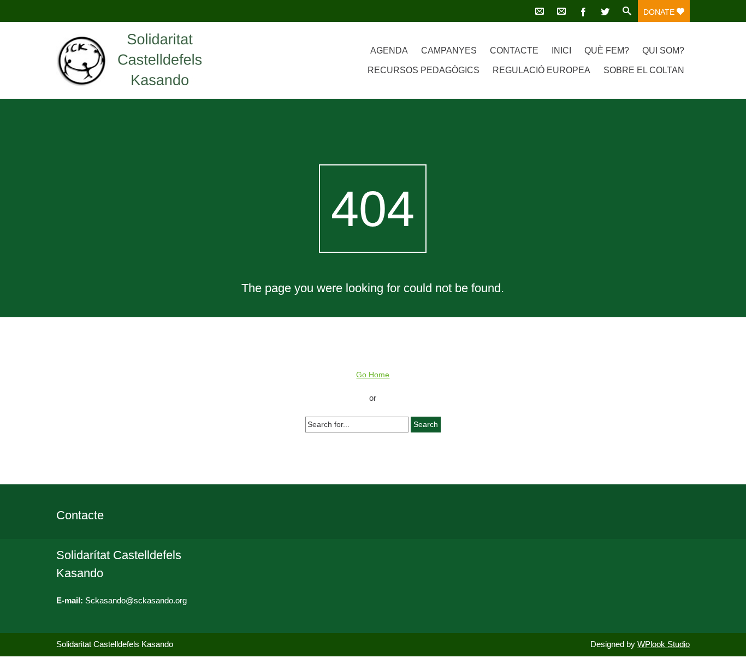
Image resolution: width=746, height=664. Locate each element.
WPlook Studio (663, 644)
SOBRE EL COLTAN (643, 70)
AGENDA (389, 50)
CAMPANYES (449, 50)
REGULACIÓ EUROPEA (541, 70)
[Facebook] (583, 11)
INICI (561, 50)
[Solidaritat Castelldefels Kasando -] (150, 60)
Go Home (372, 374)
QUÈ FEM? (606, 50)
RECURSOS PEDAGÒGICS (423, 70)
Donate (660, 12)
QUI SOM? (663, 50)
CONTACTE (514, 50)
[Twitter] (605, 11)
